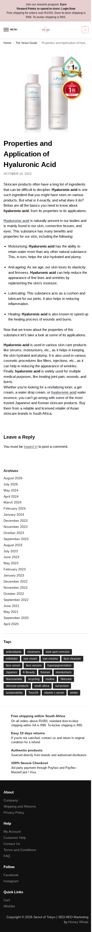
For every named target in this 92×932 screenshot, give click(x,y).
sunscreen (62, 686)
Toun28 (33, 692)
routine (50, 679)
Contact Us (12, 844)
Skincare (66, 679)
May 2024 (11, 490)
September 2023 (16, 539)
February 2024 (15, 508)
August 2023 (13, 545)
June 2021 (11, 606)
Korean (45, 672)
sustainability (14, 692)
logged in (31, 447)
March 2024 (12, 502)
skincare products (17, 686)
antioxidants (13, 652)
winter (74, 692)
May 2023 (11, 563)
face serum (13, 665)
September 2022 (16, 600)
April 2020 (11, 624)
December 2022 (16, 581)
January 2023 (14, 575)
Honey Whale (78, 922)
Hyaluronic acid (16, 221)
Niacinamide (14, 679)
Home (7, 43)
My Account (12, 831)
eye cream (30, 658)
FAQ (7, 856)
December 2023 (16, 520)
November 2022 (16, 587)
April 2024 (11, 496)
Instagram (11, 881)
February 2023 (15, 569)
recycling (34, 679)
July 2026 (11, 484)
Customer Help (15, 837)
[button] (84, 30)
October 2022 (14, 594)
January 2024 (14, 514)
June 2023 (11, 557)
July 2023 (11, 551)
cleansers (33, 652)
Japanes (11, 672)
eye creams (50, 658)
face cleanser (72, 658)
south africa (41, 686)
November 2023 (16, 527)
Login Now (68, 8)
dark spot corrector (58, 652)
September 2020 (16, 618)
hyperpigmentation (59, 665)
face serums (34, 665)
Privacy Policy (14, 812)
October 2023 (14, 533)
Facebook (11, 875)
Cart (7, 900)
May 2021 (11, 612)
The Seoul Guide (26, 43)
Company (11, 800)
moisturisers (63, 672)
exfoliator (12, 658)
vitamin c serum (54, 692)
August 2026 (13, 478)
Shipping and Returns (20, 806)
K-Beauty (29, 672)
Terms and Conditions (20, 850)
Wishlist (9, 906)
